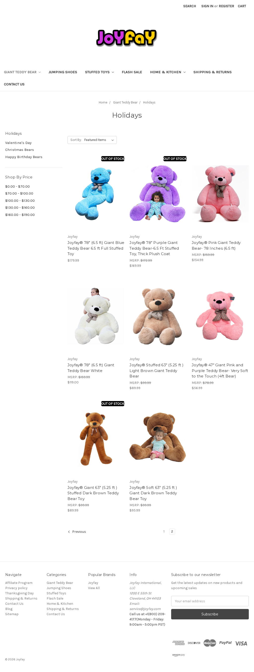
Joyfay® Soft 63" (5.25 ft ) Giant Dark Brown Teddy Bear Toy (153, 493)
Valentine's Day (18, 142)
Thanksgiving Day (19, 593)
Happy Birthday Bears (23, 157)
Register (226, 6)
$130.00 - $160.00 (20, 207)
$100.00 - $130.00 (20, 200)
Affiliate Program (18, 583)
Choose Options (220, 325)
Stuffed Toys (98, 72)
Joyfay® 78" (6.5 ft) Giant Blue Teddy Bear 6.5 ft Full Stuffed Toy (96, 248)
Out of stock (112, 159)
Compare (94, 194)
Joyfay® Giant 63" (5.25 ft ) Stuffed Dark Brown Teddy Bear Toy (93, 493)
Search (189, 6)
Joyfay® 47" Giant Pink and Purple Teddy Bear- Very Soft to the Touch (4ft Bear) (220, 370)
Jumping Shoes (63, 72)
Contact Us (14, 84)
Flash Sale (132, 72)
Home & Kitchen (166, 72)
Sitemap (12, 614)
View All (94, 588)
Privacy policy (16, 588)
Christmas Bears (19, 149)
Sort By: (76, 140)
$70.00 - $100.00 (19, 193)
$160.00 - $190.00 (20, 214)
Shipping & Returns (212, 72)
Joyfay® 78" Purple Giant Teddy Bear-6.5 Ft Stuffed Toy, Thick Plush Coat (154, 248)
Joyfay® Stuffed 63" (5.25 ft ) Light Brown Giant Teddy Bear (156, 370)
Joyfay (93, 583)
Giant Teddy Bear (20, 72)
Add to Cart (220, 202)
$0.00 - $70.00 (17, 186)
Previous (78, 532)
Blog (8, 609)
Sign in (207, 6)
